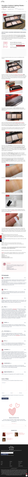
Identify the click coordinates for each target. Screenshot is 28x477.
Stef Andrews (7, 331)
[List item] (9, 449)
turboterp (4, 9)
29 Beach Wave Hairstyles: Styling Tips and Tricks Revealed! (22, 433)
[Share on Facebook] (1, 239)
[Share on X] (1, 241)
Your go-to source (3, 450)
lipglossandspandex (8, 371)
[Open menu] (26, 1)
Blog (1, 464)
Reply (25, 277)
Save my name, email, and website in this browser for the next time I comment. (13, 395)
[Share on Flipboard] (1, 238)
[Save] (4, 15)
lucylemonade (7, 363)
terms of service (8, 455)
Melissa (3, 252)
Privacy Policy (20, 461)
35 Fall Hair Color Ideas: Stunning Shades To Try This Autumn (9, 433)
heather (5, 322)
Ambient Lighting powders (19, 122)
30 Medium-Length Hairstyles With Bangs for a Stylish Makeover (9, 439)
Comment (4, 382)
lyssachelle (6, 277)
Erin (5, 340)
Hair (10, 464)
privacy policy (12, 455)
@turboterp (18, 335)
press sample (24, 29)
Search (4, 454)
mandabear (6, 349)
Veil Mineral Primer (14, 210)
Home (2, 461)
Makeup (11, 461)
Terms (19, 464)
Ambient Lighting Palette (18, 74)
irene (5, 289)
